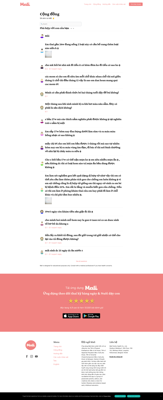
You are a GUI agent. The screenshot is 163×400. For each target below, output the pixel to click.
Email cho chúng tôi (116, 357)
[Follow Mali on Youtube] (36, 357)
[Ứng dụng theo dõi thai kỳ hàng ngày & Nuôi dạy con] (26, 4)
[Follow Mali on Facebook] (26, 357)
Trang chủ (87, 4)
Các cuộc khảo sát (119, 4)
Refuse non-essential (134, 396)
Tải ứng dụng (136, 4)
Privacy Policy (107, 396)
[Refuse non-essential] (161, 396)
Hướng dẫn (106, 4)
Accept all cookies (120, 396)
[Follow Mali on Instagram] (31, 357)
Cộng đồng (97, 4)
